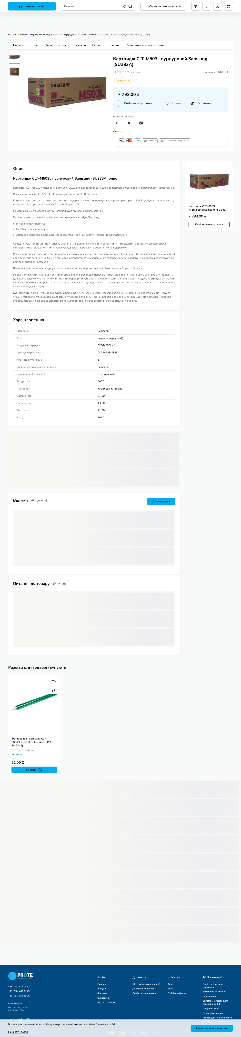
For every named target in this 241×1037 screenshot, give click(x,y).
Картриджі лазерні (87, 35)
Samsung (103, 331)
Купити (31, 770)
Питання (114, 45)
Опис (36, 45)
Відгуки (97, 45)
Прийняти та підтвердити (212, 1028)
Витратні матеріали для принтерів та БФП (40, 35)
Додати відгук (161, 501)
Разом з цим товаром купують (145, 45)
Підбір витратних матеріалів (163, 6)
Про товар (19, 45)
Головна (12, 35)
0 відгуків (135, 72)
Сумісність (79, 45)
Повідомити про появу (138, 103)
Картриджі (69, 35)
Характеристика (55, 45)
